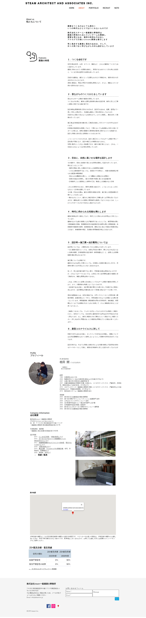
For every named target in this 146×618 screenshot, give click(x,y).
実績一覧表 (42, 455)
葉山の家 (42, 448)
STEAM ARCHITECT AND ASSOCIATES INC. (59, 3)
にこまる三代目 (44, 437)
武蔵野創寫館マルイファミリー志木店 (51, 443)
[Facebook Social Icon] (48, 606)
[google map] (58, 606)
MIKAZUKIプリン (40, 441)
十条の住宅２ (43, 447)
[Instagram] (53, 606)
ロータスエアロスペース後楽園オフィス (52, 439)
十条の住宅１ (55, 437)
